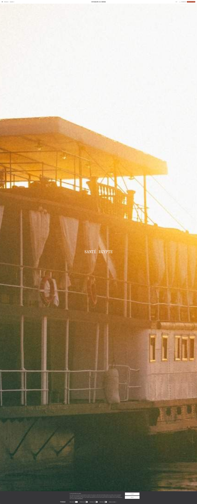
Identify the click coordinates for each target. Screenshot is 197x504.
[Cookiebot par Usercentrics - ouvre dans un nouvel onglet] (62, 502)
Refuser (132, 497)
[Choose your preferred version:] (177, 2)
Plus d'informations (79, 498)
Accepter (132, 493)
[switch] (86, 502)
